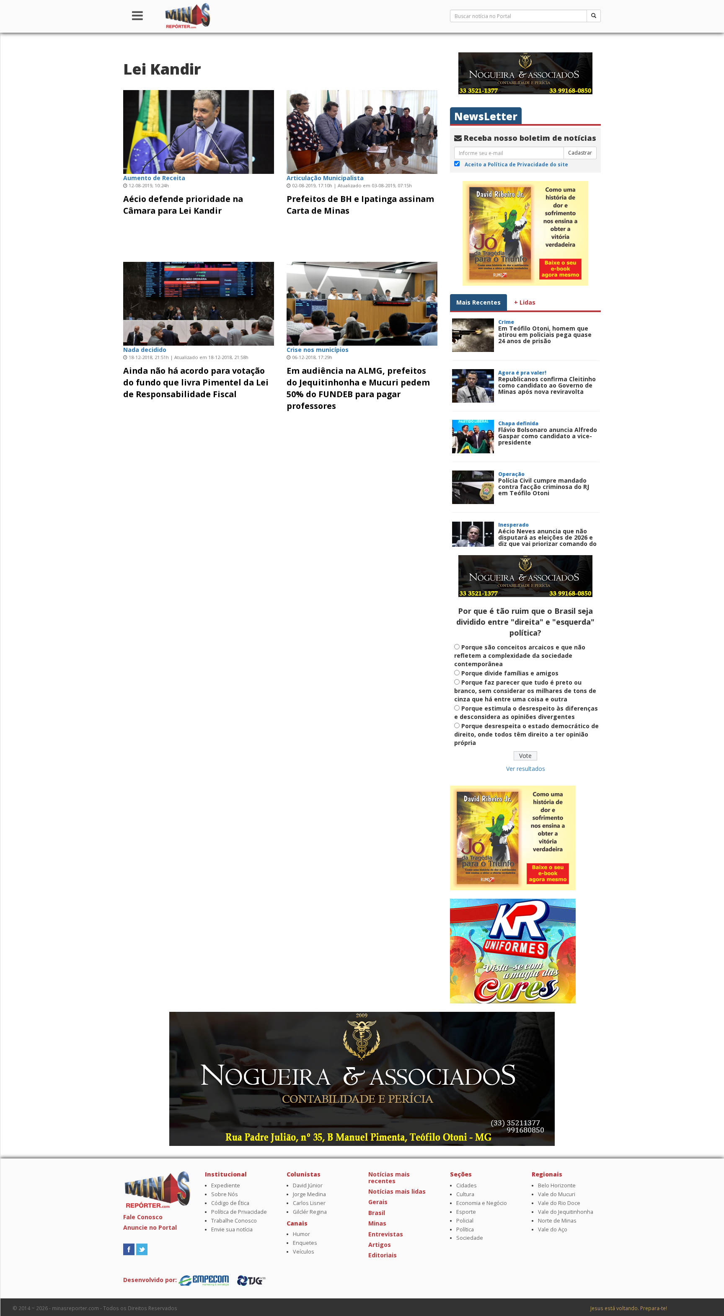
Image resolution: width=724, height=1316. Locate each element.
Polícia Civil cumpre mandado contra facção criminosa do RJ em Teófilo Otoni (543, 486)
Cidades (466, 1185)
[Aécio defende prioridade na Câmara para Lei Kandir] (198, 131)
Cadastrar (580, 152)
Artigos (379, 1245)
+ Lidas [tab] (524, 302)
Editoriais (382, 1255)
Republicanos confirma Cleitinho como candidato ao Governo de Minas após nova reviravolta (547, 385)
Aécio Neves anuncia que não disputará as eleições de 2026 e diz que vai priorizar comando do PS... (547, 540)
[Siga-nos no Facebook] (128, 1248)
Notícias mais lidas (397, 1191)
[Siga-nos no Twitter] (141, 1248)
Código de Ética (230, 1203)
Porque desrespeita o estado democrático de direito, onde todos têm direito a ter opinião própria (526, 734)
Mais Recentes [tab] (478, 302)
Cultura (465, 1194)
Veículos (303, 1251)
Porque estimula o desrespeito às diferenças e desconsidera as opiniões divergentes (526, 712)
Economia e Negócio (481, 1203)
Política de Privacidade (239, 1211)
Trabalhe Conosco (234, 1220)
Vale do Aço (552, 1229)
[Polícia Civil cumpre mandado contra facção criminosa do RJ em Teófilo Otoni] (473, 487)
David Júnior (308, 1185)
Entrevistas (385, 1234)
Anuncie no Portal (150, 1227)
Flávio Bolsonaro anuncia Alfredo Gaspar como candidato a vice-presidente (547, 436)
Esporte (466, 1211)
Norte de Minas (557, 1220)
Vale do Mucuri (556, 1194)
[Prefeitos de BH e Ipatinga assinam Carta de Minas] (362, 131)
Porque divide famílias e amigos (510, 673)
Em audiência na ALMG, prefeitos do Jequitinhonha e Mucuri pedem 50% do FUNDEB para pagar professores (358, 388)
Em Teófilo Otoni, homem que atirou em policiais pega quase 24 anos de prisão (545, 334)
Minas (377, 1223)
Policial (464, 1220)
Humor (301, 1234)
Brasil (376, 1213)
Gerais (378, 1202)
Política (465, 1229)
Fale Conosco (143, 1217)
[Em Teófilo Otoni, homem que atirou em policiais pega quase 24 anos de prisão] (473, 335)
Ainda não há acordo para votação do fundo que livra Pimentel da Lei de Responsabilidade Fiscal (196, 382)
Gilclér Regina (310, 1211)
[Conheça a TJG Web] (251, 1280)
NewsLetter (485, 116)
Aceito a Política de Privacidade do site (516, 164)
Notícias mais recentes (389, 1177)
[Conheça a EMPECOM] (204, 1280)
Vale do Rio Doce (559, 1203)
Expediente (225, 1185)
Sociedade (469, 1237)
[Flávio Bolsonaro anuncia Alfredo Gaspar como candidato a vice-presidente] (473, 436)
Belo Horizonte (557, 1185)
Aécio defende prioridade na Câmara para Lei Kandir (183, 204)
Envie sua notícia (232, 1229)
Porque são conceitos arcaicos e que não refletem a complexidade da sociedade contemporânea (519, 655)
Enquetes (305, 1242)
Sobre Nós (224, 1194)
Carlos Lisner (309, 1203)
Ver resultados (525, 769)
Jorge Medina (309, 1194)
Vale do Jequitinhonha (565, 1211)
